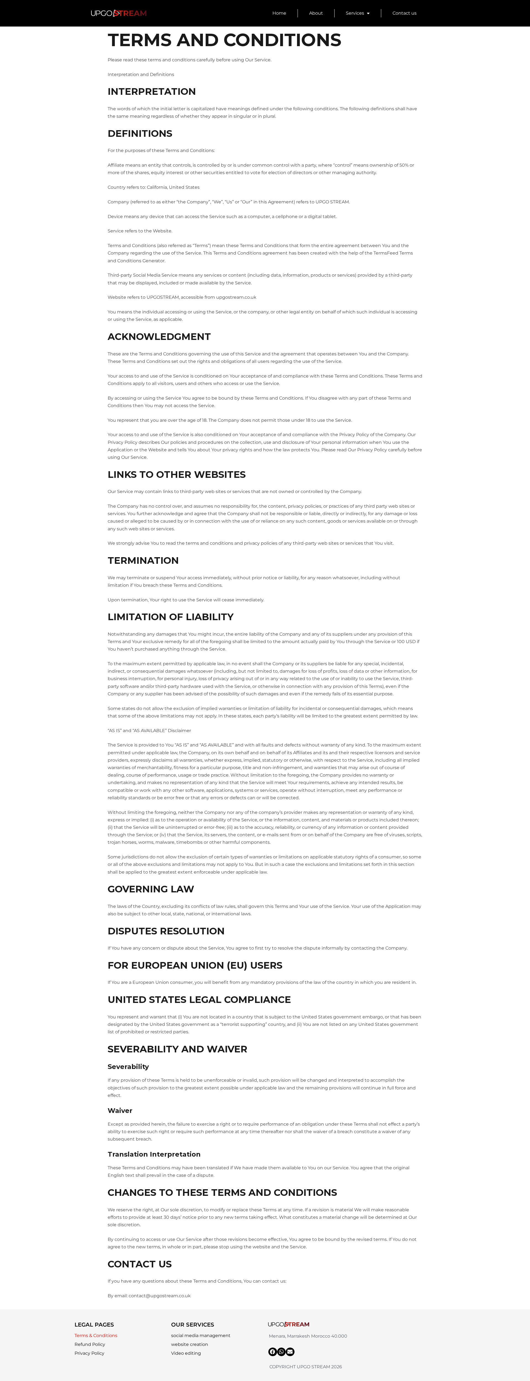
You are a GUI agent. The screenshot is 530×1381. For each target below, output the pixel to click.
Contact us (405, 13)
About (316, 13)
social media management (200, 1335)
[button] (272, 1352)
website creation (189, 1344)
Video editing (186, 1353)
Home (279, 13)
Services (355, 13)
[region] (71, 1341)
